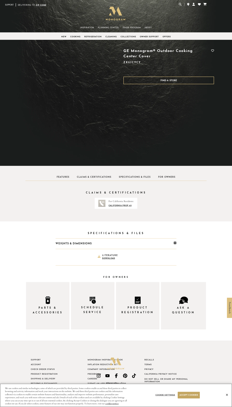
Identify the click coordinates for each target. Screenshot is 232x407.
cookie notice (112, 403)
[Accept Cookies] (226, 394)
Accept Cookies (188, 395)
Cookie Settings (165, 395)
